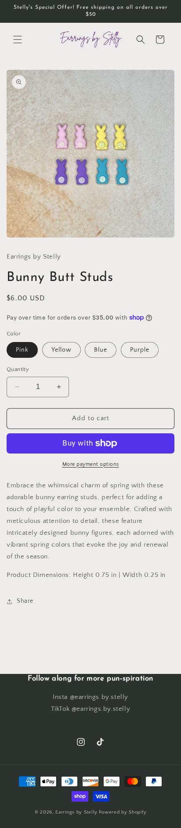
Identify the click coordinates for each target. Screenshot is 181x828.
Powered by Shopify (123, 812)
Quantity (18, 369)
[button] (17, 39)
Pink (22, 349)
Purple (139, 349)
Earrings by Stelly (76, 812)
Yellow (61, 349)
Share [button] (25, 601)
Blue (100, 349)
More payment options (90, 464)
